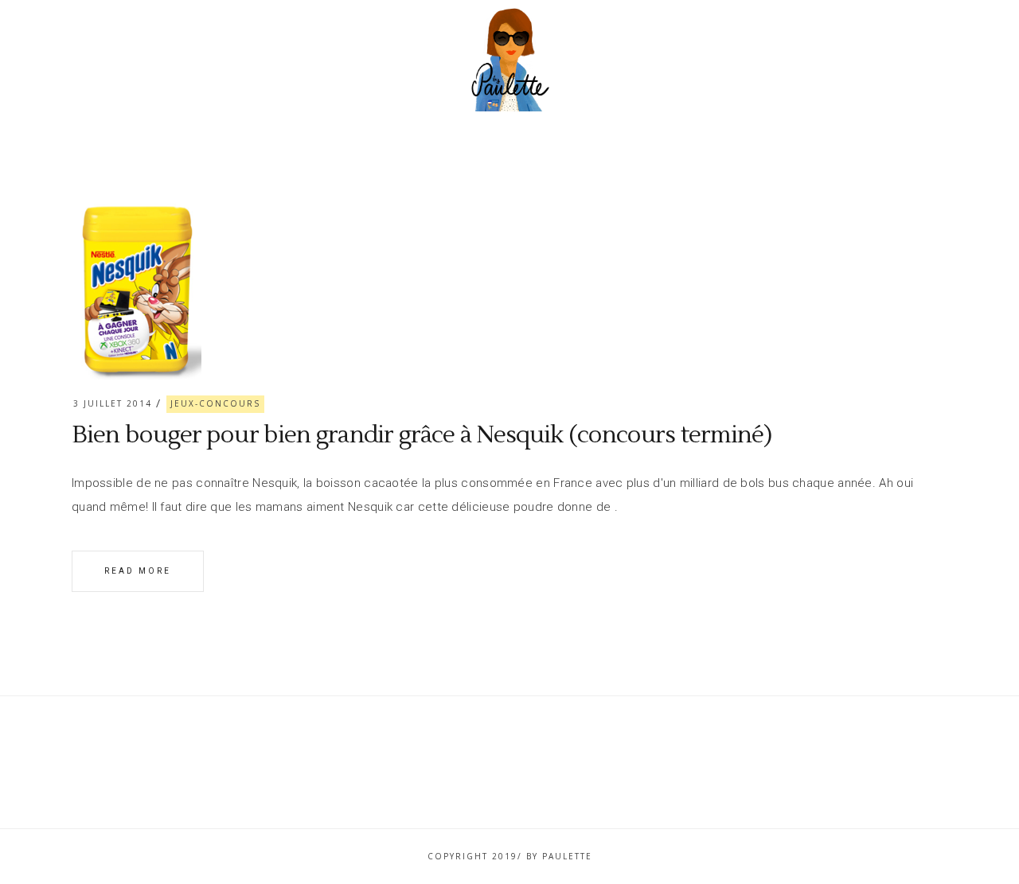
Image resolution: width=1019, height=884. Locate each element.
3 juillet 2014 (112, 403)
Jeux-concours (215, 403)
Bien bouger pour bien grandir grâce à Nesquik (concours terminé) (421, 434)
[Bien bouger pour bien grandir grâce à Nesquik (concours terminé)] (136, 286)
